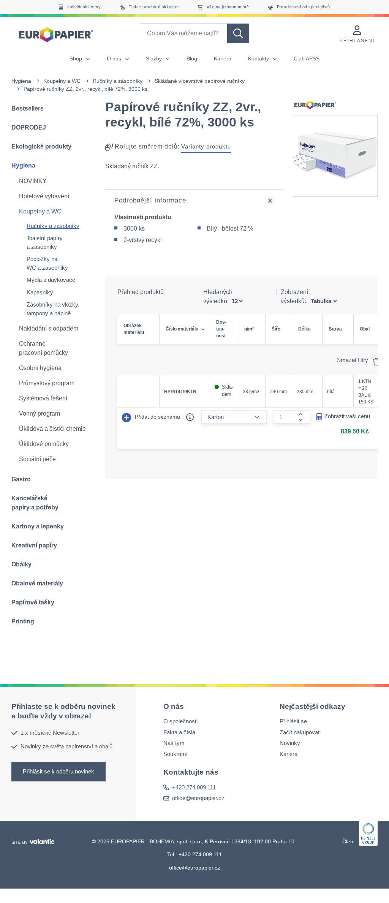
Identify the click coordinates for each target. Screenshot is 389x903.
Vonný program (39, 413)
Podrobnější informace (150, 200)
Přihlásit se (293, 721)
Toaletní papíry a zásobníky (45, 242)
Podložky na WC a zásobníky (47, 263)
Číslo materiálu (182, 329)
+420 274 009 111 (194, 787)
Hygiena (21, 81)
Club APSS (306, 58)
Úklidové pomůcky (44, 444)
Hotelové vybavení (44, 196)
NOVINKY (33, 181)
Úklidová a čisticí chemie (52, 428)
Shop (77, 58)
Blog (192, 58)
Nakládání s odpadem (48, 328)
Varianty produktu (206, 146)
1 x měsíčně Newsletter (50, 732)
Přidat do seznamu (156, 417)
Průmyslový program (46, 383)
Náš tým (174, 743)
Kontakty (259, 58)
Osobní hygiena (40, 368)
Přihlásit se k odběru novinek (58, 771)
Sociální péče (37, 459)
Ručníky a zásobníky (117, 81)
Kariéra (222, 58)
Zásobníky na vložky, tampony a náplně (53, 308)
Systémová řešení (43, 398)
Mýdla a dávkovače (51, 280)
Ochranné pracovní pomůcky (43, 348)
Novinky (290, 743)
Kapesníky (40, 292)
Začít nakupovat (299, 732)
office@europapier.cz (198, 798)
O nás (115, 58)
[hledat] (238, 33)
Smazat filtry (353, 360)
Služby (154, 58)
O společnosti (180, 721)
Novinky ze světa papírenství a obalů (66, 746)
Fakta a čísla (179, 732)
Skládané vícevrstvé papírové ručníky (200, 81)
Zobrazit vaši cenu (347, 416)
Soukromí (175, 754)
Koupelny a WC (62, 81)
